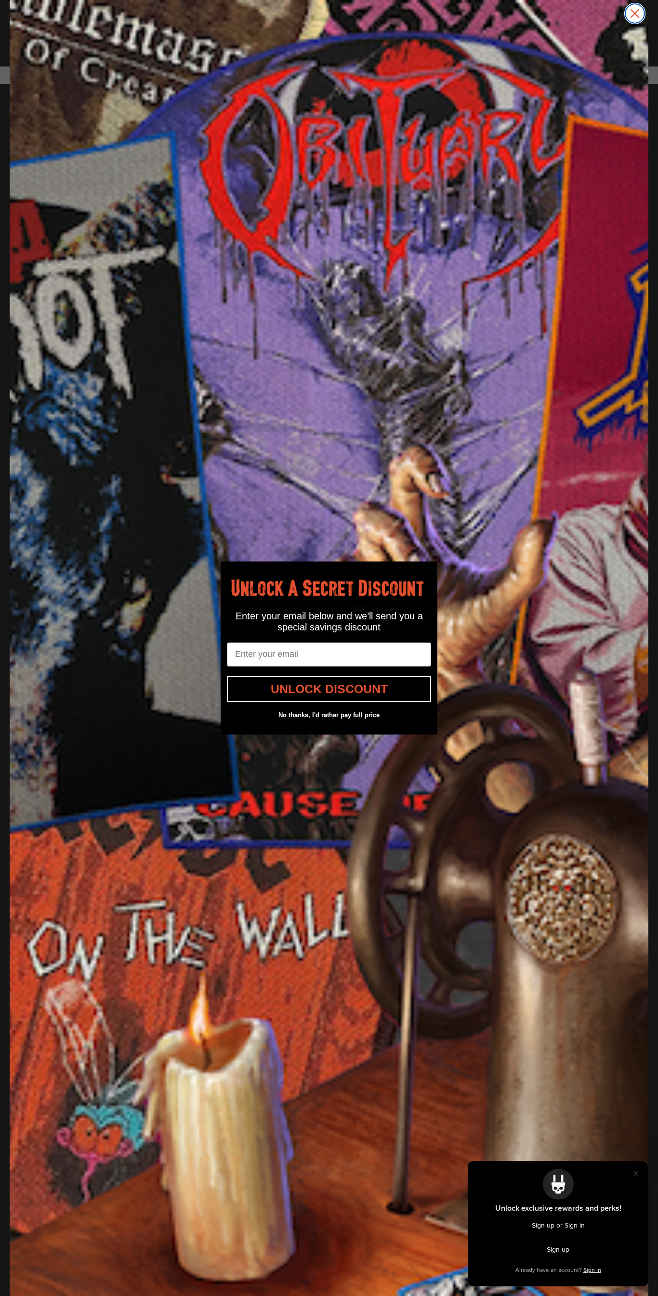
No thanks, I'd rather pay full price (329, 715)
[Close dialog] (635, 13)
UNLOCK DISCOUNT (329, 688)
